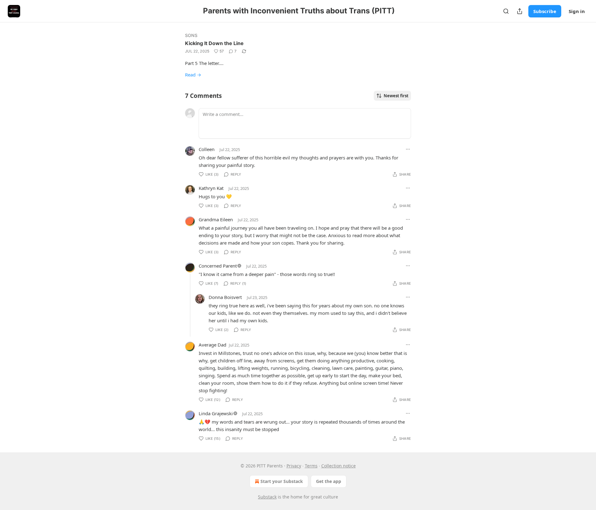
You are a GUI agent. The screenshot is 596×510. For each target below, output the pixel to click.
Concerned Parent (218, 266)
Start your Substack (281, 481)
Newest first (396, 96)
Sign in (577, 11)
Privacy (294, 466)
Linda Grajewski (216, 413)
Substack (267, 497)
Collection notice (338, 466)
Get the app (328, 481)
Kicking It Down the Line (214, 43)
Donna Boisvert (225, 297)
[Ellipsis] (408, 149)
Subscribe (544, 11)
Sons (191, 35)
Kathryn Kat (211, 188)
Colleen (206, 149)
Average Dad (212, 345)
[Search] (506, 11)
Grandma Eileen (216, 219)
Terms (311, 466)
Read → (193, 74)
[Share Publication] (519, 11)
